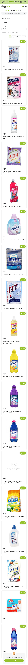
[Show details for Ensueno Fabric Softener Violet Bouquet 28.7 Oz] (14, 396)
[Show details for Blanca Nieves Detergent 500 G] (14, 87)
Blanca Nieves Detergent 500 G (12, 103)
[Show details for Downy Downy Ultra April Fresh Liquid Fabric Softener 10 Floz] (14, 466)
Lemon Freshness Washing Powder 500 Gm (13, 516)
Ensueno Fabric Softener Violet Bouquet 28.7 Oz (12, 412)
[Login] (6, 10)
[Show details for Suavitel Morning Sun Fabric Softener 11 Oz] (14, 326)
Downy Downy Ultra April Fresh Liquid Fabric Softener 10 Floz (12, 482)
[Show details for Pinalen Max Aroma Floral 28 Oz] (14, 191)
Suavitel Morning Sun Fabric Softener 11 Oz (11, 342)
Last (25, 36)
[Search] (24, 13)
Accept (14, 660)
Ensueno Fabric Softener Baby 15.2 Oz (13, 240)
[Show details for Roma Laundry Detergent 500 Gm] (14, 54)
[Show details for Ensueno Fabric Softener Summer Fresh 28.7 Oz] (14, 361)
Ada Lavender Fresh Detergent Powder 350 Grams (12, 172)
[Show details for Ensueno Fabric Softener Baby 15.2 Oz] (14, 224)
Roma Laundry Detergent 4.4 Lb (12, 308)
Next (23, 36)
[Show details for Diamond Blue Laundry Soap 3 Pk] (14, 259)
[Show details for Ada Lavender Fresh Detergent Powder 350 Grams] (14, 156)
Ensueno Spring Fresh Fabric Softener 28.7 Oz (11, 447)
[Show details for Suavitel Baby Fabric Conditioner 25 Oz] (14, 121)
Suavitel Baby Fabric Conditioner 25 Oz (13, 137)
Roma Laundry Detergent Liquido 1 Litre (13, 551)
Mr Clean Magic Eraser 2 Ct (11, 621)
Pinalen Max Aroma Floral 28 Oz (12, 206)
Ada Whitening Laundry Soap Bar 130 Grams (13, 586)
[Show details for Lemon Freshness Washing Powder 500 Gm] (14, 500)
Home (3, 18)
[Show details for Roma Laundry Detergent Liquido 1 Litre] (14, 535)
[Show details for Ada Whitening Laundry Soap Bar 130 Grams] (14, 570)
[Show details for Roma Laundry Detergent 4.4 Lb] (14, 292)
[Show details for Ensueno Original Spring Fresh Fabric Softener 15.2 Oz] (14, 639)
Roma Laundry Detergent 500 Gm (13, 69)
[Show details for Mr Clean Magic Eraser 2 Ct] (14, 605)
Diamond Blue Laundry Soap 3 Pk (13, 274)
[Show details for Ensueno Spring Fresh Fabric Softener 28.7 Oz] (14, 431)
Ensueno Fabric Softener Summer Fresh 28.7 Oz (13, 377)
